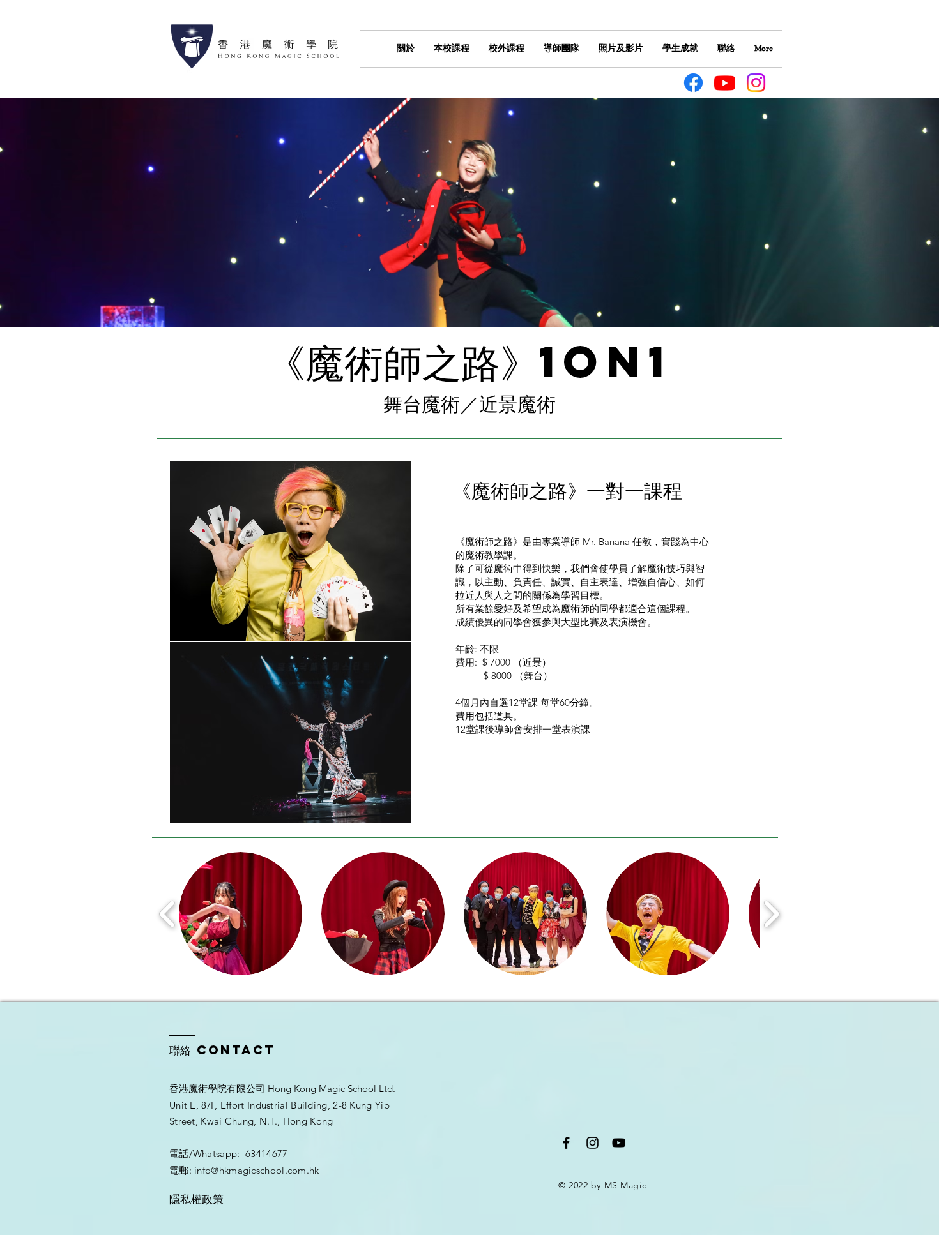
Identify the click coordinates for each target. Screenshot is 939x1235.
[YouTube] (619, 1143)
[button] (240, 913)
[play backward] (167, 914)
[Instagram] (756, 82)
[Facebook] (693, 82)
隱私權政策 (196, 1199)
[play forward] (771, 914)
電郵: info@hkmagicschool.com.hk (244, 1170)
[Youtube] (724, 82)
